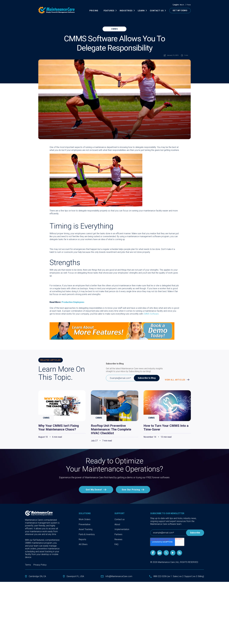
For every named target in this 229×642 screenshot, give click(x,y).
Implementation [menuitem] (121, 529)
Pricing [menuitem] (93, 11)
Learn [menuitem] (141, 11)
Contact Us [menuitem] (157, 11)
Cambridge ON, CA (37, 576)
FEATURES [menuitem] (109, 11)
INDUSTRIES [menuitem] (126, 11)
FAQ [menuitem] (116, 544)
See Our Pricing (131, 489)
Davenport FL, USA (75, 576)
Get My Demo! (94, 489)
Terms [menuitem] (28, 565)
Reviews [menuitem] (118, 539)
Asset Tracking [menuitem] (85, 529)
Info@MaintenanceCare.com (118, 576)
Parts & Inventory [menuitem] (87, 534)
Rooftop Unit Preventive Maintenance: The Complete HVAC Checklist (111, 429)
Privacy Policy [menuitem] (40, 565)
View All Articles (175, 380)
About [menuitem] (117, 524)
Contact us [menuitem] (119, 519)
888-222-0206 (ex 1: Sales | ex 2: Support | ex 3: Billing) (178, 576)
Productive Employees (73, 302)
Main (182, 5)
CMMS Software (151, 314)
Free (189, 5)
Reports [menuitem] (82, 539)
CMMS (114, 29)
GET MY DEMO (180, 10)
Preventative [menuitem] (84, 524)
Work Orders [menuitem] (84, 519)
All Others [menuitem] (83, 544)
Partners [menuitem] (118, 534)
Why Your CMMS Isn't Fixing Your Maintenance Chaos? (58, 427)
